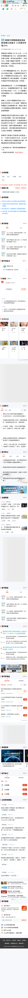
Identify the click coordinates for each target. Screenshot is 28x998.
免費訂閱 (24, 920)
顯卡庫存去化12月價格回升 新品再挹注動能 (13, 209)
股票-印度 (8, 716)
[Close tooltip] (23, 12)
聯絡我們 (21, 943)
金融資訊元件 (14, 943)
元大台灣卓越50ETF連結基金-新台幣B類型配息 (11, 707)
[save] (20, 9)
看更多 (24, 223)
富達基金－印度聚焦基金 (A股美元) (10, 714)
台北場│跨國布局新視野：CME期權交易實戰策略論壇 (16, 234)
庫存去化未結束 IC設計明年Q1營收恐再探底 (14, 201)
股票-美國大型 (9, 693)
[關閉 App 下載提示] (1, 2)
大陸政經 (8, 513)
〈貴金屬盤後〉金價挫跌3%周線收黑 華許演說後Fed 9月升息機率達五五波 (4, 348)
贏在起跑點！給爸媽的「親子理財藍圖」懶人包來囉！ (14, 185)
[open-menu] (1, 5)
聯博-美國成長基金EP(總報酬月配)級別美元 (11, 690)
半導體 (7, 794)
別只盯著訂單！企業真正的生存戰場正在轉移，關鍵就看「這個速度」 (4, 329)
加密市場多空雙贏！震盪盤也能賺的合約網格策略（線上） (16, 255)
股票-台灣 (8, 710)
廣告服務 (7, 943)
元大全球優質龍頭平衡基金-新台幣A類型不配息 (11, 698)
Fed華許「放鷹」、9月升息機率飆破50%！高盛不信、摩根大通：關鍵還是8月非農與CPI (23, 348)
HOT (8, 232)
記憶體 (7, 785)
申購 (25, 699)
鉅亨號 (14, 940)
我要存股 (24, 188)
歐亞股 (8, 35)
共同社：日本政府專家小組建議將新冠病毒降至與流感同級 (14, 310)
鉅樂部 (19, 940)
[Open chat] (25, 9)
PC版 (4, 940)
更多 (25, 410)
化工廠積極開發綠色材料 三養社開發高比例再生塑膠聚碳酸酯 (15, 302)
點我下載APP (19, 152)
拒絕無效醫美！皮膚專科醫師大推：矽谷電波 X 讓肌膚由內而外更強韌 (23, 329)
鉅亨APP (9, 940)
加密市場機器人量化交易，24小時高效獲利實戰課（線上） (16, 241)
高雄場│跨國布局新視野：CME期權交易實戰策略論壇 (16, 248)
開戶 (25, 691)
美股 (4, 35)
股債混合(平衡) (9, 702)
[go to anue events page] (21, 6)
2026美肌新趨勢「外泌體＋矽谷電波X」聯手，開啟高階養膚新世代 (14, 348)
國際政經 (8, 501)
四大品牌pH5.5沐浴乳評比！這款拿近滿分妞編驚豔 (13, 329)
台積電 (7, 790)
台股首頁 (17, 188)
